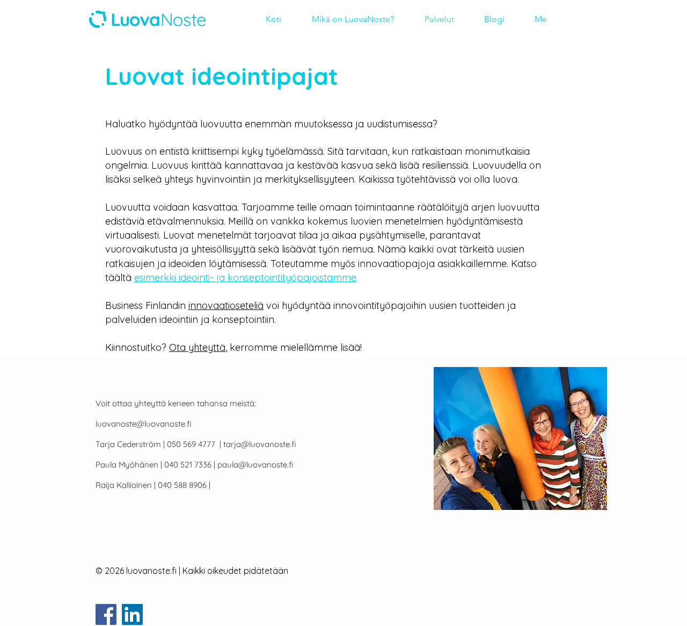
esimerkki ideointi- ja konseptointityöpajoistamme (245, 277)
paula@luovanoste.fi (255, 464)
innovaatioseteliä (226, 305)
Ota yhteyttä (197, 347)
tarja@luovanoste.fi (259, 444)
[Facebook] (106, 614)
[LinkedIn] (132, 614)
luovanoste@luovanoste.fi (144, 424)
